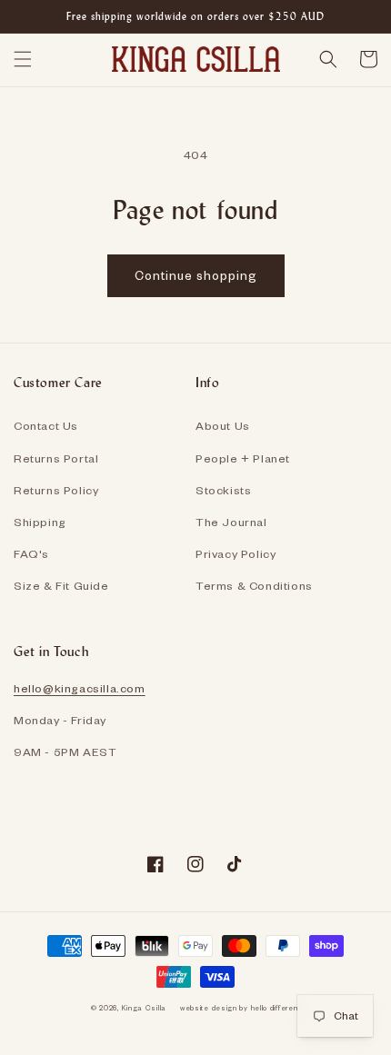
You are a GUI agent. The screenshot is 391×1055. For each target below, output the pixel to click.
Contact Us (46, 425)
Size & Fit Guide (61, 585)
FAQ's (31, 553)
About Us (223, 425)
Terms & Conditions (254, 585)
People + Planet (243, 458)
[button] (23, 59)
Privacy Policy (236, 553)
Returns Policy (56, 490)
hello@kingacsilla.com (79, 688)
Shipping (40, 521)
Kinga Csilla (144, 1007)
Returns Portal (56, 458)
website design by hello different (240, 1007)
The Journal (231, 521)
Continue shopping (196, 275)
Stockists (223, 490)
